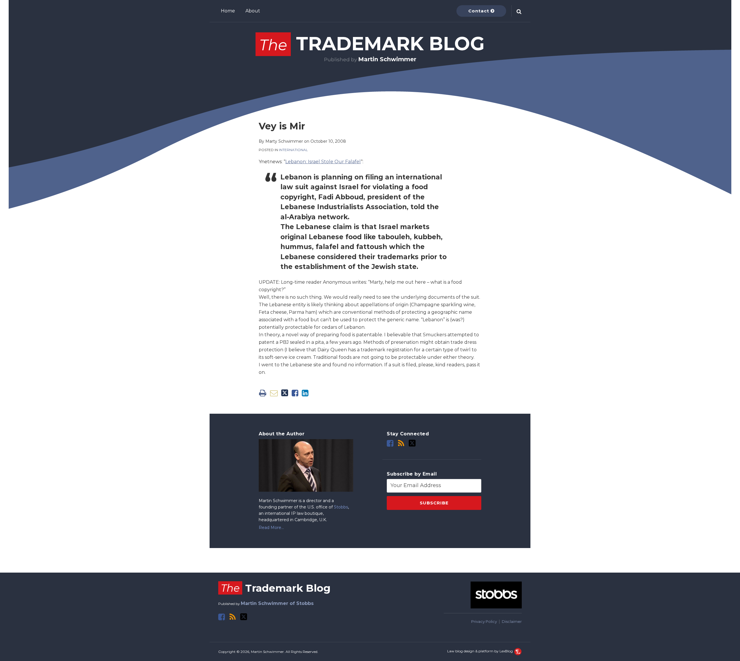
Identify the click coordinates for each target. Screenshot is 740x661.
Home (228, 11)
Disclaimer (512, 621)
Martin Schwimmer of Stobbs (277, 603)
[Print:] (262, 393)
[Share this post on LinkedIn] (305, 393)
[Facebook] (390, 443)
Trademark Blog (371, 43)
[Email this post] (274, 393)
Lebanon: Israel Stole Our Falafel (323, 161)
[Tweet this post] (284, 393)
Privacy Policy (484, 621)
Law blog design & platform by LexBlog (480, 651)
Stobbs (341, 507)
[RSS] (401, 443)
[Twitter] (412, 443)
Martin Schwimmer (387, 59)
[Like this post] (295, 393)
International (293, 150)
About (252, 11)
